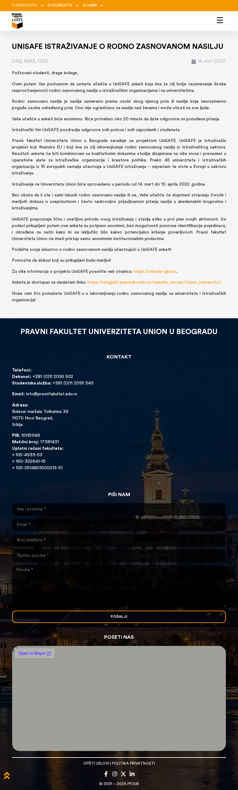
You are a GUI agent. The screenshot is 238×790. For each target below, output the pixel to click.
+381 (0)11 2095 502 (52, 377)
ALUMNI (90, 5)
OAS (43, 61)
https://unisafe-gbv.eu (155, 271)
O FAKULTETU (24, 5)
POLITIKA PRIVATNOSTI (133, 764)
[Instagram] (114, 774)
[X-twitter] (123, 774)
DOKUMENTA (60, 5)
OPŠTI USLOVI (96, 764)
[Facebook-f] (106, 774)
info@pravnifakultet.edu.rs (51, 394)
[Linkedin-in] (132, 774)
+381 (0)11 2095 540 (73, 383)
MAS (29, 61)
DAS (17, 61)
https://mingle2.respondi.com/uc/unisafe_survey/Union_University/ (154, 282)
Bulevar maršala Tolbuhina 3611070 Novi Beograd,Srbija (40, 418)
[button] (220, 19)
